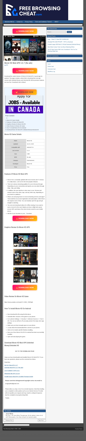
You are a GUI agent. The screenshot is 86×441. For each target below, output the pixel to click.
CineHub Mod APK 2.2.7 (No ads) (13, 367)
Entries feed (51, 66)
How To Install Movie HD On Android (16, 128)
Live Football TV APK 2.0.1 (12, 370)
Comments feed (51, 69)
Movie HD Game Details (13, 120)
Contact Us (20, 22)
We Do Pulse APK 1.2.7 (11, 365)
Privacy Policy (29, 22)
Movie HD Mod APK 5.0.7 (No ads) (18, 63)
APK (7, 65)
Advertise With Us (9, 22)
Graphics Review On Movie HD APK (16, 124)
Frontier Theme (78, 429)
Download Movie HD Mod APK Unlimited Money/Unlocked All (23, 129)
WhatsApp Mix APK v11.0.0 (12, 373)
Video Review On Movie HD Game (16, 126)
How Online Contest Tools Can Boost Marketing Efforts (61, 47)
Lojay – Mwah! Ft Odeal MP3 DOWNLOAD (58, 39)
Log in (49, 64)
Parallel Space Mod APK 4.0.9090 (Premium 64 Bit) (18, 376)
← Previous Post (8, 420)
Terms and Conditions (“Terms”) (43, 22)
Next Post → (42, 420)
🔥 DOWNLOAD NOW (25, 31)
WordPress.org (51, 71)
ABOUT (56, 22)
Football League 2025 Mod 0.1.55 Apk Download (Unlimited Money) (64, 44)
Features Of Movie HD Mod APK (15, 122)
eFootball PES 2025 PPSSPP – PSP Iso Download (60, 42)
